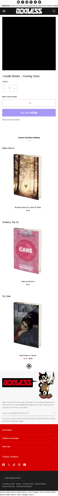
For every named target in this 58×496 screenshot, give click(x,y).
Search (19, 484)
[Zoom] (7, 65)
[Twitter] (39, 2)
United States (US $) (12, 478)
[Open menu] (6, 11)
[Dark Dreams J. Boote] (27, 326)
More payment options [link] (11, 119)
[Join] (53, 412)
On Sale (6, 296)
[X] (9, 464)
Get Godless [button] (7, 430)
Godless (5, 81)
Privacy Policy (50, 418)
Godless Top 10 (10, 222)
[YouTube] (18, 2)
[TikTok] (35, 2)
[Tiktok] (14, 464)
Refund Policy (40, 484)
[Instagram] (27, 2)
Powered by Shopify (24, 486)
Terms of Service (12, 421)
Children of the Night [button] (10, 438)
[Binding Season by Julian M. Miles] (27, 178)
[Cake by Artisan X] (27, 252)
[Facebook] (22, 2)
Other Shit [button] (6, 447)
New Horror (8, 148)
